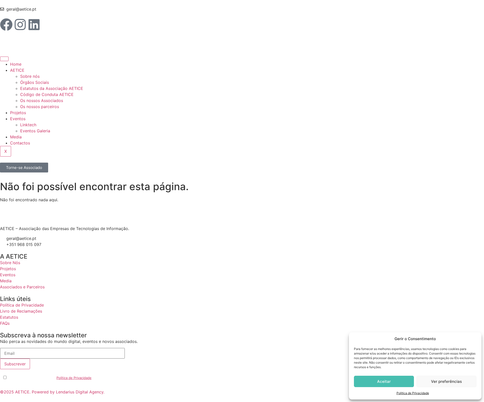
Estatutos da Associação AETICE (51, 88)
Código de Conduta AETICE (47, 94)
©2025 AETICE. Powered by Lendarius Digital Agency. (52, 391)
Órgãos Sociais (34, 82)
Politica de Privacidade (413, 393)
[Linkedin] (34, 24)
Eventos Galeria (35, 130)
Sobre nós (30, 76)
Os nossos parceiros (39, 106)
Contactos (20, 142)
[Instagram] (20, 24)
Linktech (28, 124)
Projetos (18, 112)
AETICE (17, 70)
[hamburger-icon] (4, 59)
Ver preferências (446, 381)
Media (16, 136)
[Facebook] (6, 24)
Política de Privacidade (74, 378)
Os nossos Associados (41, 100)
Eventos (17, 118)
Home (15, 64)
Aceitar (384, 381)
